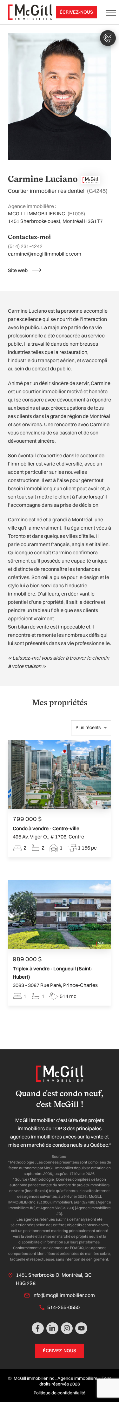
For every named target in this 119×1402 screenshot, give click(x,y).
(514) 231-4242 (25, 246)
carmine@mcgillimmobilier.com (44, 254)
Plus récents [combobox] (88, 727)
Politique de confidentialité (59, 1393)
